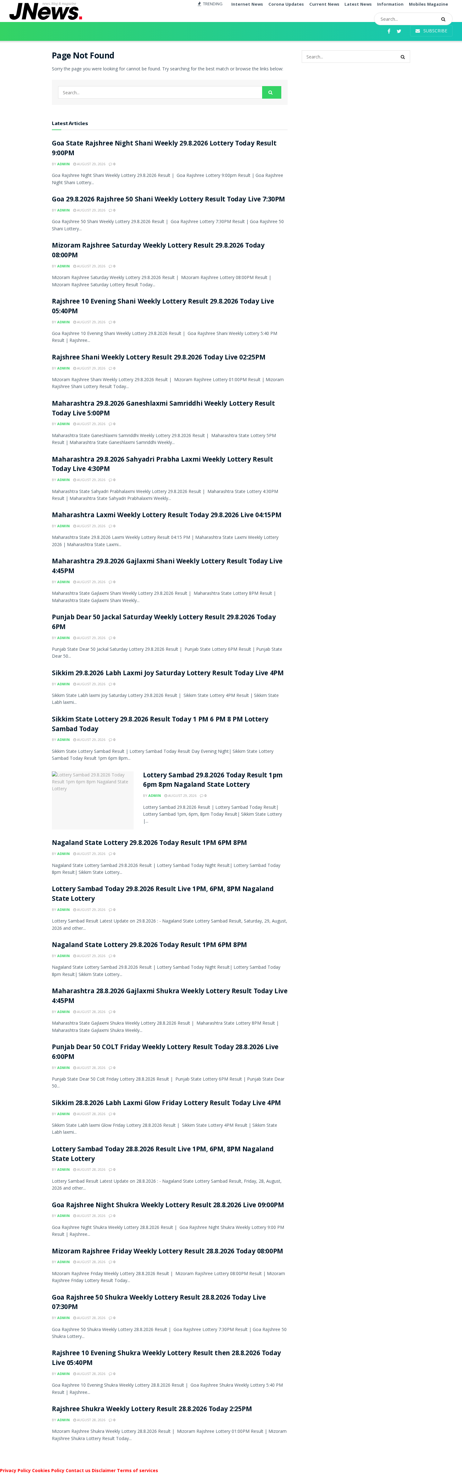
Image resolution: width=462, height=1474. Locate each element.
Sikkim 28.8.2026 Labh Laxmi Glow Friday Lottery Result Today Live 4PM (166, 1103)
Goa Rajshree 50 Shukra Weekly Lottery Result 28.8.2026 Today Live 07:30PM (159, 1303)
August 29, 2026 (90, 164)
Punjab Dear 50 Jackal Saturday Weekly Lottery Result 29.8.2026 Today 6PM (164, 622)
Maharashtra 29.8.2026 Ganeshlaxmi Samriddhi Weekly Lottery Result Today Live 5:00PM (163, 409)
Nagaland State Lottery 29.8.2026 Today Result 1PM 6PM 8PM (149, 843)
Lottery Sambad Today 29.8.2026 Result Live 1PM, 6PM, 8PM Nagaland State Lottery (162, 894)
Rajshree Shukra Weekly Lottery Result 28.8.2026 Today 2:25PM (152, 1409)
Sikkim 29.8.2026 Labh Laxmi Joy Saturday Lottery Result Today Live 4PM (167, 673)
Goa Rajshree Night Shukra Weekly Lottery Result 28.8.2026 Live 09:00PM (168, 1205)
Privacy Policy (15, 1470)
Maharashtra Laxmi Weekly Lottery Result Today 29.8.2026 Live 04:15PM (166, 515)
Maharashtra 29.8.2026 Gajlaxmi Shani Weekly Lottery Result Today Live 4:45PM (167, 566)
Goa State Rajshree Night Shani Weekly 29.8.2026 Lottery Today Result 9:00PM (164, 149)
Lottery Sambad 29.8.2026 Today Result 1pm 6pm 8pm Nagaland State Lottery (213, 780)
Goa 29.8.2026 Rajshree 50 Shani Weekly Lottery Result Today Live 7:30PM (168, 200)
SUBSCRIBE (434, 31)
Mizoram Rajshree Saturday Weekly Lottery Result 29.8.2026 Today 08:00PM (158, 251)
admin (63, 164)
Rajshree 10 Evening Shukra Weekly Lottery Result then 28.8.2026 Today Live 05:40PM (166, 1358)
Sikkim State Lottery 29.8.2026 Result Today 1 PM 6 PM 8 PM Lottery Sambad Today (160, 725)
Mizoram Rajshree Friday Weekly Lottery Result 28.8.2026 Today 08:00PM (167, 1252)
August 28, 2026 (90, 1011)
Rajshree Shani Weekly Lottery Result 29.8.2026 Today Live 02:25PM (158, 358)
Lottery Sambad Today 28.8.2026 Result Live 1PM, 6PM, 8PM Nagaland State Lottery (162, 1154)
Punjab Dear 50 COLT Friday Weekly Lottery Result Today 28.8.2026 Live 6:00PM (165, 1052)
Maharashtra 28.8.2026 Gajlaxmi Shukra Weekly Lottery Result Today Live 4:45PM (169, 996)
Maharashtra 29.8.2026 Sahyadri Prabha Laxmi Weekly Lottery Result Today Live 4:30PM (162, 465)
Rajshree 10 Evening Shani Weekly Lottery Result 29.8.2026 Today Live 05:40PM (163, 307)
